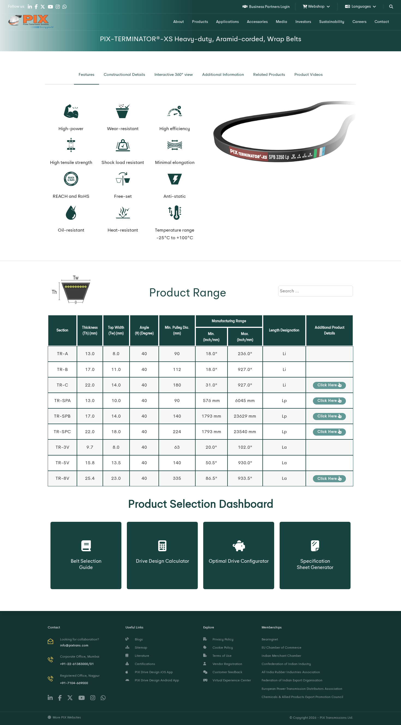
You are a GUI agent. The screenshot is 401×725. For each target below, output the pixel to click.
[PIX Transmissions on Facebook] (36, 6)
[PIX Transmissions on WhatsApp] (64, 6)
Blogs (138, 639)
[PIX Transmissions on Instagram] (58, 6)
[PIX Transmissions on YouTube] (50, 6)
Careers (359, 21)
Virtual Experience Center (231, 680)
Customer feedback (226, 672)
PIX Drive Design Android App (156, 680)
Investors (303, 21)
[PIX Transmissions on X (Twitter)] (42, 6)
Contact (382, 21)
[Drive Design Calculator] (162, 541)
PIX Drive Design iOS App (153, 672)
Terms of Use (221, 656)
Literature (141, 656)
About (178, 21)
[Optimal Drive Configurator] (239, 541)
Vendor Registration (226, 664)
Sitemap (140, 647)
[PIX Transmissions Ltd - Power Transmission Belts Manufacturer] (31, 21)
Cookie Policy (222, 647)
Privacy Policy (222, 639)
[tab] (86, 74)
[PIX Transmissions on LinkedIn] (30, 6)
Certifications (144, 664)
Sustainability (331, 21)
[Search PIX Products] (391, 6)
